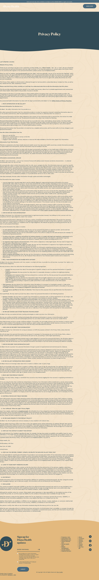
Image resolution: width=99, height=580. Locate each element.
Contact (81, 541)
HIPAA (80, 545)
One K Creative (8, 573)
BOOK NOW (58, 1)
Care (46, 6)
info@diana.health (23, 411)
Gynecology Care (66, 538)
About (55, 6)
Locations (64, 6)
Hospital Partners (66, 551)
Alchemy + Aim (12, 575)
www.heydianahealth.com (23, 73)
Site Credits (60, 572)
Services (38, 6)
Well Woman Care (66, 540)
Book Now (89, 6)
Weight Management (65, 547)
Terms (80, 542)
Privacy (81, 544)
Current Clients (65, 549)
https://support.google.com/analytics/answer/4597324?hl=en (56, 210)
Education (75, 6)
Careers (81, 540)
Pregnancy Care (65, 537)
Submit (23, 569)
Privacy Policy (27, 562)
